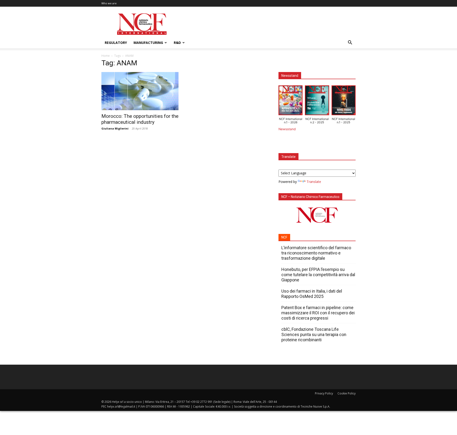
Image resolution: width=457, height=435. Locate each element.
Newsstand (287, 129)
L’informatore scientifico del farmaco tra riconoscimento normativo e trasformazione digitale (316, 253)
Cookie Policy (347, 393)
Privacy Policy (324, 393)
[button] (350, 43)
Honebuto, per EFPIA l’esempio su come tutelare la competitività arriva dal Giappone (318, 274)
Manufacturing (148, 42)
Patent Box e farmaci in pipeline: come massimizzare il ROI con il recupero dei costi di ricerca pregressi (318, 313)
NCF (284, 237)
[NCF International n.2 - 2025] (317, 101)
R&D (177, 42)
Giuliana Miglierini (115, 128)
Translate (314, 181)
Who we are (109, 3)
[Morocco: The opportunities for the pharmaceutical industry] (140, 91)
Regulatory (116, 42)
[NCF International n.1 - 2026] (290, 101)
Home (105, 56)
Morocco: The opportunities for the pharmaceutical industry (140, 119)
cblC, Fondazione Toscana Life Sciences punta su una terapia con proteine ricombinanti (313, 334)
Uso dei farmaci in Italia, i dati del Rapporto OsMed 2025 (311, 294)
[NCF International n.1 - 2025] (344, 101)
